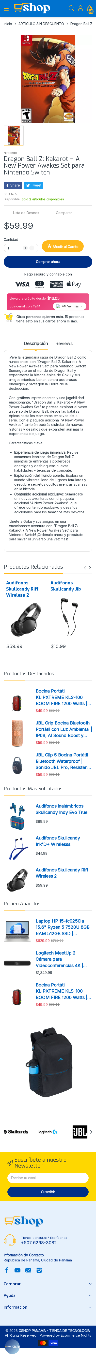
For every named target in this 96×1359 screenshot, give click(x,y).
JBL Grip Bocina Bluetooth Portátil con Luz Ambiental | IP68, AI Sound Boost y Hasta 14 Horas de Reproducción (64, 729)
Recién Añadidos (22, 903)
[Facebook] (7, 1270)
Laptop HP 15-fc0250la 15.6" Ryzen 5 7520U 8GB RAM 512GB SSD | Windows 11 (63, 927)
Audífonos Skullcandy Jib (65, 586)
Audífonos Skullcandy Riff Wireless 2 (22, 589)
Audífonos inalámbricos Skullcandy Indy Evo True (61, 809)
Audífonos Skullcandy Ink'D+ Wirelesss (58, 841)
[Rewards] (12, 1346)
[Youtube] (17, 1270)
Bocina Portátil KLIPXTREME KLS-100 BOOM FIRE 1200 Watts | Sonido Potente (61, 697)
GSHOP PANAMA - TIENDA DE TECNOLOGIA (54, 1331)
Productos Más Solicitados (33, 788)
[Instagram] (39, 1270)
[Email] (28, 1270)
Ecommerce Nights (76, 1335)
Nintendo (10, 153)
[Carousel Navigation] (87, 567)
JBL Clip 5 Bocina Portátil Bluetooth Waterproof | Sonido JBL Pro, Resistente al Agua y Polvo (63, 761)
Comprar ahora (48, 262)
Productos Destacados (29, 673)
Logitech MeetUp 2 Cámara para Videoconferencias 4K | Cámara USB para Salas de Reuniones (63, 959)
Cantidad (11, 239)
